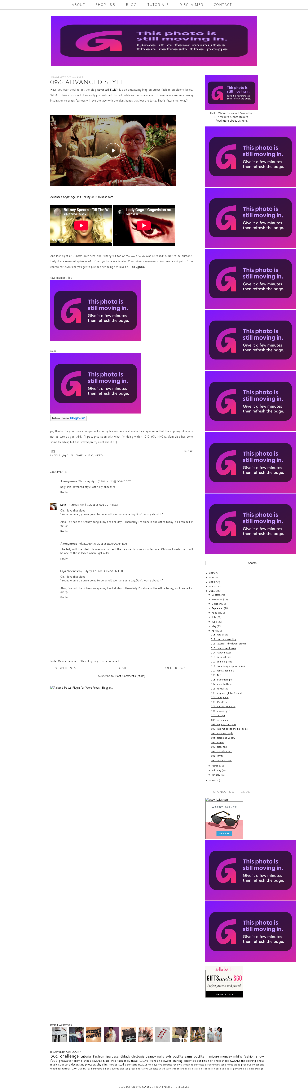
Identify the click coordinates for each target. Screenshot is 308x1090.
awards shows (176, 1068)
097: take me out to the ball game (229, 729)
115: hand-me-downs (223, 648)
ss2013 (97, 1061)
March (215, 766)
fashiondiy (123, 1061)
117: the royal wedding (224, 639)
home (230, 1064)
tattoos (66, 1068)
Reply (64, 492)
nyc (160, 1064)
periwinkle (238, 1068)
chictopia (137, 1056)
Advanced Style (106, 89)
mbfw (237, 1056)
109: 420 (216, 675)
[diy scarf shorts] (198, 1041)
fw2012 (235, 1061)
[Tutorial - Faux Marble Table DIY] (60, 1041)
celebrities (190, 1061)
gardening (211, 1064)
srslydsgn (146, 1087)
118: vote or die (219, 634)
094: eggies (217, 742)
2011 (212, 591)
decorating (77, 1064)
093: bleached (219, 747)
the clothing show (252, 1061)
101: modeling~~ (220, 711)
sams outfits (194, 1056)
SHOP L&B (105, 4)
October (216, 604)
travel (134, 1061)
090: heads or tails (221, 760)
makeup (221, 1064)
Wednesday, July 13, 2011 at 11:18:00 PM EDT (95, 571)
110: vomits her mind (222, 670)
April (214, 631)
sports (140, 1068)
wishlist (163, 1068)
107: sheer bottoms (222, 684)
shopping (187, 1064)
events (115, 1068)
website (153, 1068)
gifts (105, 1064)
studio (122, 1064)
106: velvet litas (219, 688)
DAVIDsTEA (78, 1068)
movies (113, 1064)
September (218, 608)
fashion (98, 1056)
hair (210, 1061)
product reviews (172, 1064)
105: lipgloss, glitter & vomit (226, 693)
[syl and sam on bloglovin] (68, 420)
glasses (124, 1068)
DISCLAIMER (191, 4)
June (214, 622)
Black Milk (109, 1061)
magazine (219, 1068)
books (188, 1068)
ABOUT (78, 4)
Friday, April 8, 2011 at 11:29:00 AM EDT (103, 543)
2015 (212, 573)
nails (160, 1056)
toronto (77, 1061)
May (214, 626)
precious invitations (252, 1064)
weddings (56, 1068)
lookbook (208, 1068)
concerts (132, 1064)
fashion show (253, 1056)
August (216, 613)
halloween (165, 1061)
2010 (212, 780)
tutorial (86, 1056)
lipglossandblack (117, 1056)
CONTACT (223, 4)
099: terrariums (219, 720)
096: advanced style (222, 733)
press (132, 1068)
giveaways (64, 1061)
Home (121, 668)
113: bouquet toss (221, 657)
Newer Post (66, 668)
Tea (88, 1068)
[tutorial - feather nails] (146, 1041)
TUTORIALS (158, 4)
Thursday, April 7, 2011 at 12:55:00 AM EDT (105, 481)
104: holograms (219, 697)
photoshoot (221, 1061)
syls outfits (174, 1056)
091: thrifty (217, 756)
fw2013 (142, 1064)
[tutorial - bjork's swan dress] (112, 1041)
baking (95, 1068)
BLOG (131, 4)
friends (153, 1061)
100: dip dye (218, 715)
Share (188, 451)
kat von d (197, 1068)
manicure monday (219, 1056)
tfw (146, 1068)
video (99, 455)
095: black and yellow (223, 738)
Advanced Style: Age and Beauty (70, 197)
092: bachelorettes (221, 751)
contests (199, 1064)
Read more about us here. (231, 120)
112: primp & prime (221, 661)
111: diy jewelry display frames (228, 666)
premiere (249, 1068)
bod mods (105, 1068)
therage (259, 1068)
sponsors (64, 1064)
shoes (87, 1061)
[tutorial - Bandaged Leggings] (94, 1041)
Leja (63, 504)
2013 (212, 582)
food (53, 1060)
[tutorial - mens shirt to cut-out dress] (215, 1041)
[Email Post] (52, 451)
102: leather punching (223, 706)
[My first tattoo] (77, 1041)
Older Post (176, 668)
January (216, 775)
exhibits (202, 1061)
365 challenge (72, 455)
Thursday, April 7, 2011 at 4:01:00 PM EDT (92, 504)
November (217, 599)
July (214, 617)
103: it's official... (220, 702)
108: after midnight (221, 679)
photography (93, 1064)
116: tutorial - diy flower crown (228, 643)
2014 (212, 577)
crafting (177, 1061)
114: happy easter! (221, 652)
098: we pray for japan (223, 724)
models (229, 1068)
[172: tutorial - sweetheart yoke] (129, 1041)
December (217, 595)
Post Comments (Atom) (130, 676)
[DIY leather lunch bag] (180, 1041)
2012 (212, 586)
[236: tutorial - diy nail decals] (163, 1041)
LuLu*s (143, 1061)
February (217, 770)
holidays (152, 1064)
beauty (151, 1056)
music (88, 455)
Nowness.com (104, 197)
